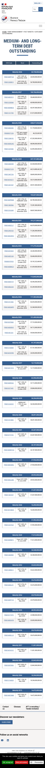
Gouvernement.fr (13, 752)
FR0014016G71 (9, 180)
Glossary (17, 706)
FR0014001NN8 (9, 695)
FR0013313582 (9, 302)
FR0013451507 (9, 185)
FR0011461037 (9, 495)
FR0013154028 (9, 680)
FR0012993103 (9, 231)
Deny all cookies (21, 762)
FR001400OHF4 (9, 620)
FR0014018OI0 (9, 251)
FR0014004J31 (9, 585)
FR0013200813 (9, 82)
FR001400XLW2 (9, 144)
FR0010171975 (9, 615)
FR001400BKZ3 (9, 267)
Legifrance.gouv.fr (30, 752)
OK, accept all (8, 762)
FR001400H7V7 (9, 282)
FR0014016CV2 (9, 650)
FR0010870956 (9, 665)
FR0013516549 (9, 210)
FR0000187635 (9, 261)
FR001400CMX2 (9, 465)
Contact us (6, 707)
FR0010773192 (9, 435)
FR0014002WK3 (9, 236)
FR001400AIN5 (9, 128)
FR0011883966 (9, 205)
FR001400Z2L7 (9, 225)
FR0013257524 (9, 525)
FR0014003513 (9, 97)
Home (4, 32)
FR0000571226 (9, 133)
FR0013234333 (9, 404)
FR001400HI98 (9, 164)
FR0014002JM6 (9, 480)
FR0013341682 (9, 149)
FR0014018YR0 (9, 353)
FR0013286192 (9, 138)
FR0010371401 (9, 388)
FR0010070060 (9, 322)
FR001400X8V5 (9, 327)
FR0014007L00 (9, 256)
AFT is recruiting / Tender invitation (33, 707)
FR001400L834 (9, 287)
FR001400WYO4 (9, 450)
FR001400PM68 (9, 200)
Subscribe (6, 722)
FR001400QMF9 (9, 307)
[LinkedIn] (8, 741)
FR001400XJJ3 (9, 635)
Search (40, 9)
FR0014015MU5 (9, 510)
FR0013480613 (9, 570)
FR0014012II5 (9, 333)
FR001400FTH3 (9, 600)
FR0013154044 (9, 348)
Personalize (39, 762)
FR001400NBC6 (9, 108)
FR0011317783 (9, 113)
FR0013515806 (9, 420)
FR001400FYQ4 (9, 77)
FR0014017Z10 (9, 368)
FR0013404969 (9, 555)
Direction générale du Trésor (22, 750)
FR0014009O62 (9, 383)
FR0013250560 (9, 102)
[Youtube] (2, 741)
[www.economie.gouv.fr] (7, 8)
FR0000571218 (9, 169)
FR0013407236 (9, 174)
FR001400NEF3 (9, 540)
